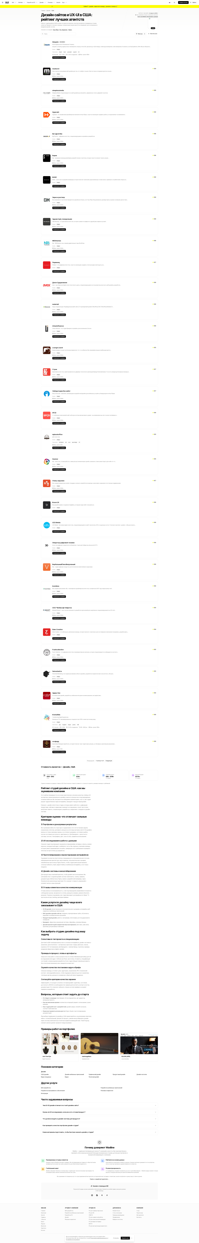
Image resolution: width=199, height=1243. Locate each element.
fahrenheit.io (57, 671)
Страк (54, 369)
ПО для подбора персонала (96, 1210)
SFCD (54, 413)
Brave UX (55, 502)
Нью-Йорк (56, 29)
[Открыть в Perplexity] (102, 1195)
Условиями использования (73, 1239)
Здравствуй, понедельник (62, 219)
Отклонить (116, 1238)
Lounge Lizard (57, 348)
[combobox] (170, 2)
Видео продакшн (46, 1077)
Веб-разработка (46, 1088)
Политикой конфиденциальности (99, 1238)
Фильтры (141, 33)
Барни (54, 155)
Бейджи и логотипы (118, 1219)
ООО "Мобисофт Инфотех (62, 608)
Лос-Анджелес (63, 29)
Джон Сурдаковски (59, 283)
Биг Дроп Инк (57, 134)
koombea (55, 586)
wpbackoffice (57, 434)
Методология (140, 1215)
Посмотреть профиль (59, 57)
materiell (55, 304)
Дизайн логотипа (142, 1074)
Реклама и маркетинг (107, 1090)
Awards (58, 2)
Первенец (56, 262)
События (43, 1219)
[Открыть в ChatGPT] (92, 1195)
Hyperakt (55, 112)
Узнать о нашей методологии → (99, 1179)
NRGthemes (56, 241)
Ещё (63, 2)
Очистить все (153, 33)
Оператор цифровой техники (63, 543)
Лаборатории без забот (61, 391)
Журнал (43, 1223)
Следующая (108, 760)
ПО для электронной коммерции (97, 1219)
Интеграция (44, 1093)
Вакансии (43, 1226)
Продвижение (116, 1217)
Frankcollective (58, 650)
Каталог (43, 1230)
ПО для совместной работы (96, 1217)
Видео (67, 1077)
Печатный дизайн (94, 1077)
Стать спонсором (117, 1213)
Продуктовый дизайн (119, 1074)
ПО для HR (91, 1213)
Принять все (125, 1238)
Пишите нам (140, 1213)
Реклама (50, 2)
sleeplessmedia (58, 90)
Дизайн (42, 2)
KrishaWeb (56, 715)
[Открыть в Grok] (107, 1195)
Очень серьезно (58, 481)
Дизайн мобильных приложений (74, 1074)
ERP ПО (90, 1223)
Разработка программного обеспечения (53, 1090)
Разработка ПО (31, 2)
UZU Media (56, 522)
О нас (138, 1210)
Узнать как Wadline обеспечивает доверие (148, 16)
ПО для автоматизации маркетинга (98, 1226)
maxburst (55, 69)
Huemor (55, 459)
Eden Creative (57, 629)
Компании (43, 1213)
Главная (43, 10)
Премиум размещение (118, 1215)
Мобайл (20, 2)
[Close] (132, 1238)
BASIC (54, 177)
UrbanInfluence (58, 326)
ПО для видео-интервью (95, 1221)
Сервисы (43, 1217)
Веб (13, 2)
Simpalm (55, 42)
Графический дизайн (95, 1074)
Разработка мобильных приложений (111, 1088)
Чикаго (70, 29)
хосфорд (55, 741)
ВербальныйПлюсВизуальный (63, 564)
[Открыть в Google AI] (97, 1195)
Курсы (42, 1221)
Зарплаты (43, 1228)
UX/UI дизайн (45, 1074)
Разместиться (183, 2)
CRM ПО (91, 1215)
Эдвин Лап (56, 693)
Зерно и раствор (58, 197)
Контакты (139, 1217)
